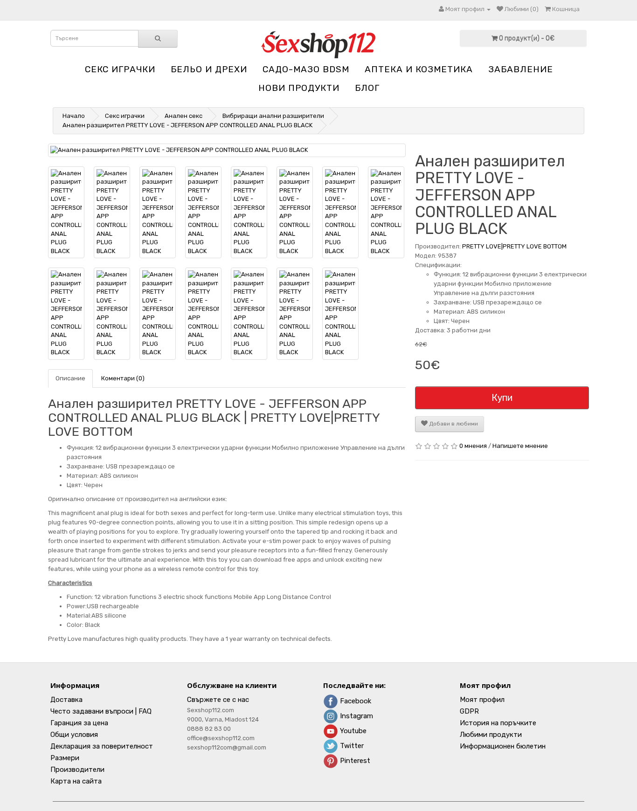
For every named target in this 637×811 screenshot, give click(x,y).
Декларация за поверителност (101, 746)
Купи (502, 397)
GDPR (469, 711)
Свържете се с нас (218, 699)
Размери (64, 758)
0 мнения (473, 445)
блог (367, 87)
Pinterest (354, 760)
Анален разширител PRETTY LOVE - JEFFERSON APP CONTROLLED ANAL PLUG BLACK (187, 125)
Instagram (355, 716)
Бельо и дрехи (209, 69)
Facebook (354, 701)
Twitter (351, 746)
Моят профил (482, 699)
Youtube (352, 731)
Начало (73, 115)
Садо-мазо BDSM (306, 69)
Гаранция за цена (79, 723)
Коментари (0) (123, 378)
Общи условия (74, 734)
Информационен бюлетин (503, 746)
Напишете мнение (520, 445)
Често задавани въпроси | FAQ (101, 711)
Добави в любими (453, 423)
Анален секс (183, 115)
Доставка (66, 699)
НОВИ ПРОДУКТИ (298, 87)
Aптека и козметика (419, 69)
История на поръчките (498, 723)
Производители (77, 769)
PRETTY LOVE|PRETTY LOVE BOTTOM (514, 246)
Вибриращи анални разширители (273, 115)
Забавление (520, 69)
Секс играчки (120, 69)
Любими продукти (491, 734)
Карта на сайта (76, 781)
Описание (70, 378)
